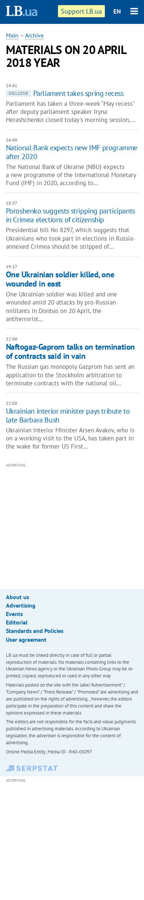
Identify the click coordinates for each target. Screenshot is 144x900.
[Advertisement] (75, 520)
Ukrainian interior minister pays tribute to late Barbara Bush (68, 415)
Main (12, 35)
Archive (34, 35)
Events (14, 614)
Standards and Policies (35, 630)
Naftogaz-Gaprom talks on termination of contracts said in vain (70, 351)
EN (117, 11)
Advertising (20, 605)
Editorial (17, 622)
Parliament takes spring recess (66, 93)
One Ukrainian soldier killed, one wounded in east (60, 279)
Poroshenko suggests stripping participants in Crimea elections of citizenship (70, 215)
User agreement (26, 639)
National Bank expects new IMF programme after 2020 (71, 152)
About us (17, 597)
